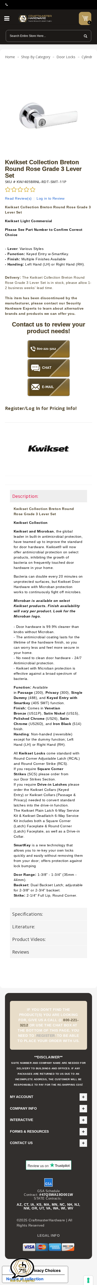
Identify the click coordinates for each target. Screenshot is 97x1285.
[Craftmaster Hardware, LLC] (35, 18)
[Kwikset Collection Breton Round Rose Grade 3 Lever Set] (48, 75)
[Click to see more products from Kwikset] (48, 448)
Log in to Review (51, 198)
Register (45, 1036)
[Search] (84, 36)
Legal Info (48, 1235)
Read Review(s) (18, 198)
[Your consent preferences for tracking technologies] (88, 1280)
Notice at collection (25, 1278)
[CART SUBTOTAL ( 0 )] (85, 18)
